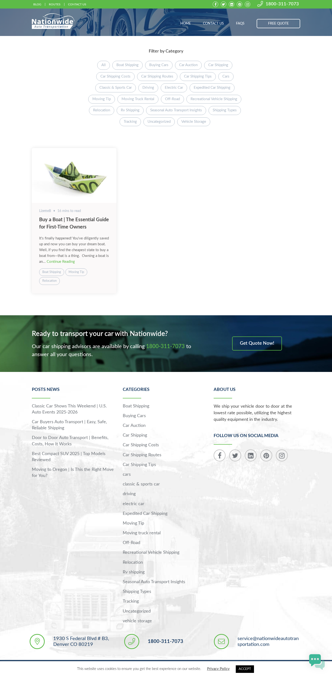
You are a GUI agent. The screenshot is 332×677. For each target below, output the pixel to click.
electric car (174, 87)
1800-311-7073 (282, 4)
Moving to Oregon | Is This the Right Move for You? (73, 472)
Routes (55, 4)
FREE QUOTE (278, 23)
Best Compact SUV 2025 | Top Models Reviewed (68, 457)
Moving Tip (101, 99)
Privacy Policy (218, 669)
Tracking (130, 121)
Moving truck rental (138, 99)
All (103, 65)
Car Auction (188, 65)
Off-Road (172, 99)
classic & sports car (115, 87)
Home (185, 23)
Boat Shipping (127, 65)
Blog (37, 4)
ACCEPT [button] (245, 669)
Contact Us (77, 4)
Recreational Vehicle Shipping (214, 99)
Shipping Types (225, 110)
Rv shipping (130, 110)
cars (225, 76)
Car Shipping (218, 65)
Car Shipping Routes (157, 76)
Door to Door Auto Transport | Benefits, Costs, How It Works (70, 441)
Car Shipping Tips (198, 76)
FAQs (240, 23)
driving (148, 87)
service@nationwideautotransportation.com (268, 641)
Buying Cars (158, 65)
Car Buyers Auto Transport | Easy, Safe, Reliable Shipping (69, 425)
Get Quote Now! (257, 343)
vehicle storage (193, 121)
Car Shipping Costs (115, 76)
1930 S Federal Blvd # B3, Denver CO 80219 (81, 641)
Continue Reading (61, 262)
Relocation (101, 110)
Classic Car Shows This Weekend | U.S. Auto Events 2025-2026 (69, 409)
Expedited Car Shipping (212, 87)
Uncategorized (159, 121)
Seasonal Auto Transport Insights (176, 110)
